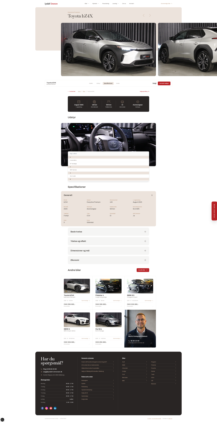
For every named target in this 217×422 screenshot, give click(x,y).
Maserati (153, 383)
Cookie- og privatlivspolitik (154, 418)
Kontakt (131, 3)
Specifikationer (108, 83)
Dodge (124, 371)
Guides (83, 383)
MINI (123, 380)
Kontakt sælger (164, 83)
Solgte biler (84, 399)
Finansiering (105, 3)
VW (152, 380)
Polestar (153, 365)
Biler (84, 91)
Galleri (91, 83)
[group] (108, 49)
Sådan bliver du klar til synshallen (90, 368)
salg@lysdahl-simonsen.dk (52, 372)
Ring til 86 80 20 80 (50, 369)
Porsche (153, 368)
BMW (123, 365)
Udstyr (98, 83)
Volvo (152, 377)
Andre (118, 83)
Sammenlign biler (165, 3)
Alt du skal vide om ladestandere (90, 365)
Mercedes (125, 377)
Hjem (79, 91)
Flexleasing (84, 386)
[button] (144, 15)
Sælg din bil (84, 393)
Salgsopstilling (143, 91)
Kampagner (84, 380)
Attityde (170, 418)
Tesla (152, 374)
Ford (123, 374)
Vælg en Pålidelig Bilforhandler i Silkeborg (92, 371)
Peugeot (153, 362)
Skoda (153, 371)
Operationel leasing (86, 389)
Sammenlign (84, 396)
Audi (123, 362)
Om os (124, 3)
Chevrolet (125, 368)
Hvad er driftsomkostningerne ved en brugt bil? (94, 362)
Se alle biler (72, 91)
